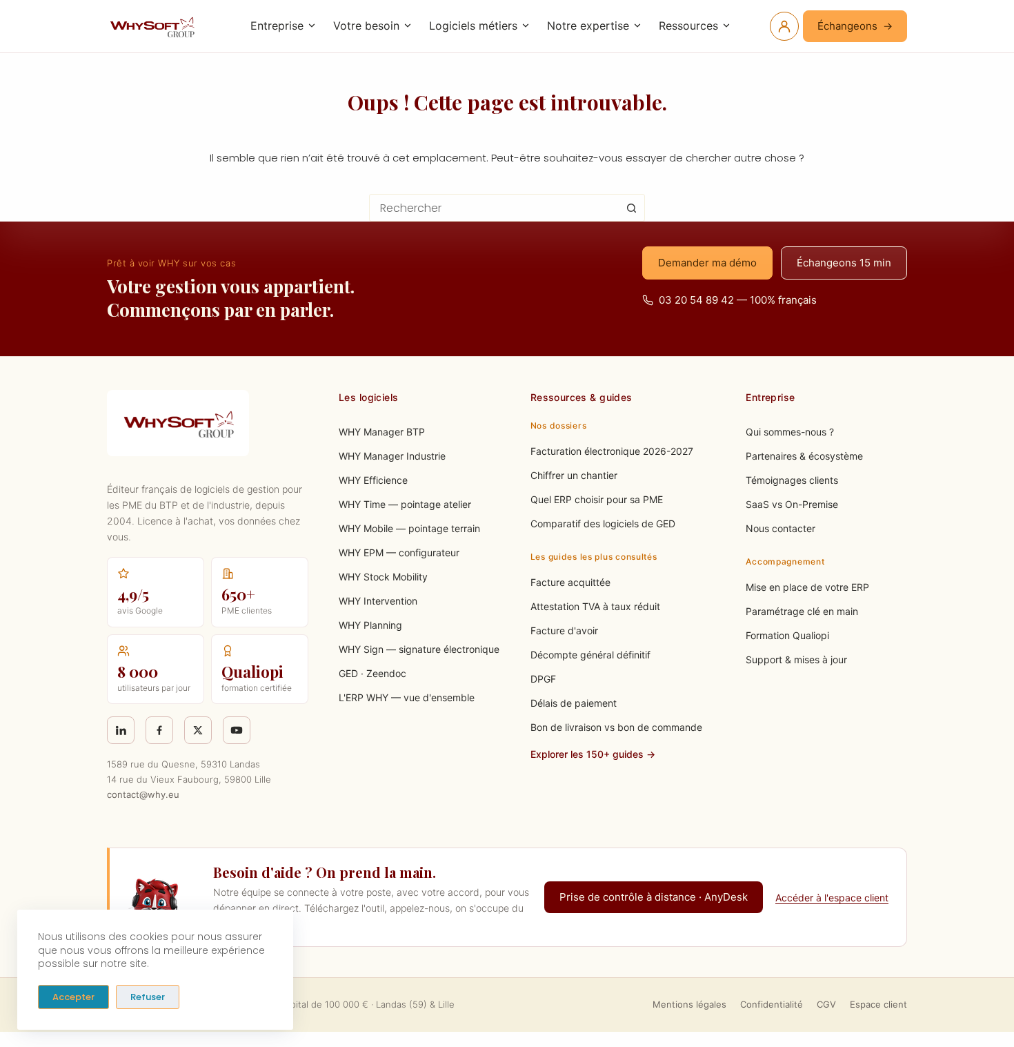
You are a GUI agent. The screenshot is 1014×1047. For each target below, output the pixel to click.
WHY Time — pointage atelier (405, 504)
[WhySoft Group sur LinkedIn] (121, 730)
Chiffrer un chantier (573, 475)
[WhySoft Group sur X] (198, 730)
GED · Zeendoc (372, 673)
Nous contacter (780, 528)
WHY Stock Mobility (383, 577)
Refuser (147, 997)
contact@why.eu (143, 794)
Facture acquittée (570, 582)
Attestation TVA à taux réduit (595, 606)
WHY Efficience (373, 480)
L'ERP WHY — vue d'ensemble (407, 697)
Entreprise (277, 25)
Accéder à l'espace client (831, 897)
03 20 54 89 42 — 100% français (738, 299)
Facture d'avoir (564, 630)
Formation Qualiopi (787, 635)
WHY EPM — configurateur (399, 552)
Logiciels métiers (473, 25)
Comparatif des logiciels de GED (602, 523)
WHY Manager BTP (382, 432)
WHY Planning (370, 625)
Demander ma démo (707, 262)
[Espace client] (784, 26)
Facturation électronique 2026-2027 (611, 451)
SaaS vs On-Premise (792, 504)
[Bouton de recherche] (631, 208)
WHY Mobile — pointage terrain (409, 528)
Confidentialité (771, 1004)
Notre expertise (588, 25)
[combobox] (494, 208)
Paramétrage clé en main (802, 611)
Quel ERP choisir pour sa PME (596, 499)
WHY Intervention (378, 601)
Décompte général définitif (590, 655)
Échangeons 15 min (844, 262)
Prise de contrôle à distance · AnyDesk (653, 896)
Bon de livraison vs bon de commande (616, 727)
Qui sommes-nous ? (790, 432)
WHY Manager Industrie (392, 456)
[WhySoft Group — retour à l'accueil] (154, 26)
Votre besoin (366, 25)
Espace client (878, 1004)
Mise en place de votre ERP (807, 587)
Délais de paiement (573, 703)
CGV (826, 1004)
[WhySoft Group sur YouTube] (236, 730)
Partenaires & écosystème (804, 456)
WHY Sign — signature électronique (419, 649)
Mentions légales (689, 1004)
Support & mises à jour (796, 659)
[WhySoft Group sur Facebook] (159, 730)
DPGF (543, 679)
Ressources (688, 25)
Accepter (73, 997)
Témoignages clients (792, 480)
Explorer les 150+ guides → (592, 754)
